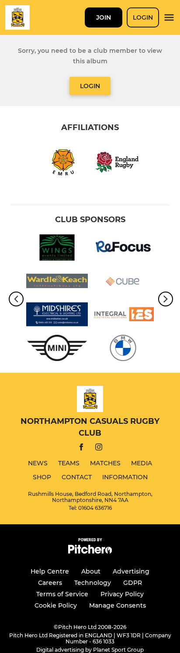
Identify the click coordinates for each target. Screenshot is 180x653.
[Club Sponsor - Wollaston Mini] (57, 349)
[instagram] (98, 448)
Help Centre (50, 571)
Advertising (131, 571)
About (90, 571)
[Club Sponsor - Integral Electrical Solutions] (123, 315)
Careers (50, 583)
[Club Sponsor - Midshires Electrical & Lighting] (57, 315)
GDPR (132, 583)
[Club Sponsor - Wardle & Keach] (57, 282)
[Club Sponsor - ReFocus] (123, 249)
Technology (92, 583)
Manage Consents (117, 605)
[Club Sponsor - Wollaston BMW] (123, 349)
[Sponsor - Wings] (57, 249)
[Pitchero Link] (90, 551)
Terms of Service (62, 594)
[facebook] (81, 448)
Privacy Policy (122, 594)
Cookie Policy (56, 605)
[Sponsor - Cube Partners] (123, 282)
